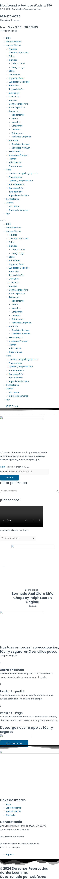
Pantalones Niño (16, 184)
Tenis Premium (16, 151)
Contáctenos (12, 199)
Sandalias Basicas (20, 144)
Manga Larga (18, 67)
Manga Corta (18, 63)
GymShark (14, 96)
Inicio (8, 38)
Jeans (12, 71)
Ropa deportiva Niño (19, 195)
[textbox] (27, 491)
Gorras (15, 118)
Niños (8, 169)
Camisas (13, 60)
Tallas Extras (15, 162)
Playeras (13, 49)
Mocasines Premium (18, 155)
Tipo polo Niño (16, 191)
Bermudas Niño (16, 188)
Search (3, 471)
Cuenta (9, 202)
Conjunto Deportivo (18, 104)
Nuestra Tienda (13, 45)
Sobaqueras (17, 133)
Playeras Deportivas (18, 52)
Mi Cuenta (14, 206)
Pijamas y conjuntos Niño (21, 180)
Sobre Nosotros (13, 41)
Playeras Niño (15, 177)
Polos (11, 56)
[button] (29, 220)
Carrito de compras (18, 210)
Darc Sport (14, 93)
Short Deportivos (17, 107)
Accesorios (14, 111)
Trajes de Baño (16, 89)
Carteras (16, 129)
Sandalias (13, 140)
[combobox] (29, 491)
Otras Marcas (15, 166)
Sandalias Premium (21, 148)
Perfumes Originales (21, 136)
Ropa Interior (18, 115)
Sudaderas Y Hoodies (19, 82)
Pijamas (12, 158)
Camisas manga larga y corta (23, 173)
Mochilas (16, 122)
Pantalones (14, 74)
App (8, 213)
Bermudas (14, 85)
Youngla (13, 100)
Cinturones (17, 125)
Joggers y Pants (16, 78)
